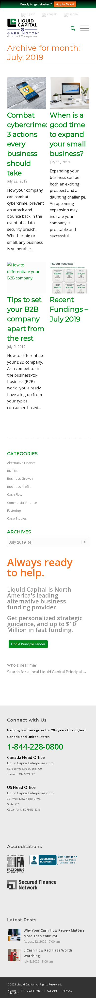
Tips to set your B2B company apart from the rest (26, 318)
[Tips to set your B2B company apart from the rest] (26, 277)
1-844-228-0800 (35, 746)
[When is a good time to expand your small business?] (69, 93)
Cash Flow (14, 494)
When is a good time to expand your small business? (68, 134)
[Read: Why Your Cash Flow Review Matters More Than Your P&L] (14, 935)
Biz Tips (12, 470)
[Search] (70, 28)
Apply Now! (65, 4)
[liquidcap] (41, 28)
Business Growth (20, 478)
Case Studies (17, 518)
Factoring (14, 510)
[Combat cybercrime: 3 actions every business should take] (26, 93)
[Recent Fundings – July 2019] (69, 277)
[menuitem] (70, 28)
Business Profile (19, 486)
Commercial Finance (22, 502)
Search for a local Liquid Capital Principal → (47, 672)
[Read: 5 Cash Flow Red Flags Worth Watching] (14, 955)
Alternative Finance (21, 463)
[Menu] (82, 28)
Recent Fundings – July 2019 (69, 309)
